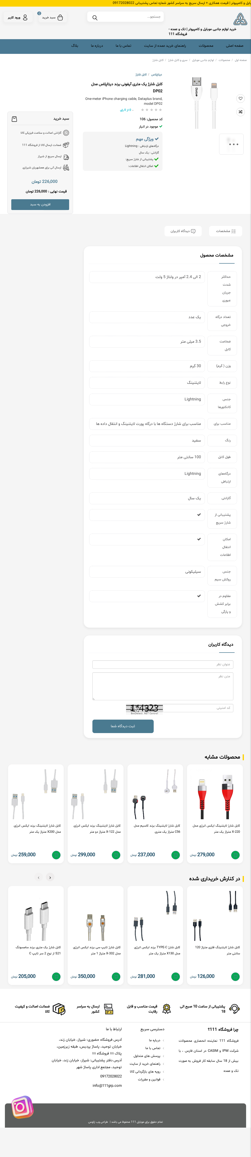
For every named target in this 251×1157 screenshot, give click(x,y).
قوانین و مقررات (149, 1079)
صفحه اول (241, 60)
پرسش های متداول (147, 1056)
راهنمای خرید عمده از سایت (165, 45)
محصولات (206, 45)
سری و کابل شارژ (179, 60)
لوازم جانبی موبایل (204, 60)
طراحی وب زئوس (98, 1122)
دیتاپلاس (156, 75)
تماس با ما (123, 45)
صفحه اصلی (234, 45)
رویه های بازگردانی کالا (145, 1071)
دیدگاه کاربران (181, 231)
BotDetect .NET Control (144, 713)
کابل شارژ (159, 60)
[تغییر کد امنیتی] (136, 710)
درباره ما (97, 45)
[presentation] (50, 877)
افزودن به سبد (40, 204)
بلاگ (74, 45)
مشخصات (223, 231)
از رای (125, 110)
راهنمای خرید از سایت (145, 1064)
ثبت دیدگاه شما (123, 726)
